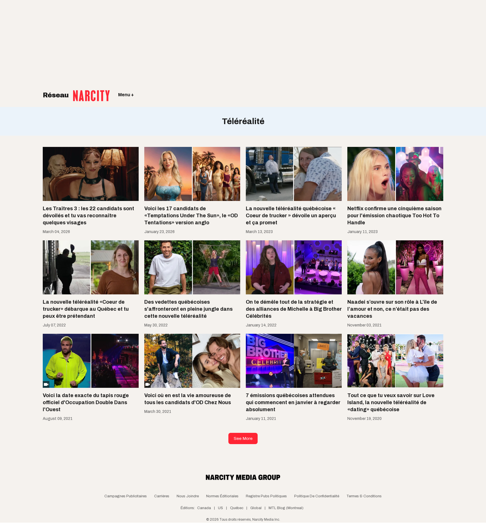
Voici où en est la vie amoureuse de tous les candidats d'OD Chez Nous (187, 399)
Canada (204, 508)
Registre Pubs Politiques (266, 496)
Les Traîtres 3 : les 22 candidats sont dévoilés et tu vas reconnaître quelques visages (88, 215)
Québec (236, 508)
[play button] (91, 361)
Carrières (161, 496)
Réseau (56, 95)
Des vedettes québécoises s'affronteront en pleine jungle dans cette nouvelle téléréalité (188, 309)
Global (256, 508)
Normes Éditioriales (222, 496)
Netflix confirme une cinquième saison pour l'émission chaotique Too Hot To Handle (394, 215)
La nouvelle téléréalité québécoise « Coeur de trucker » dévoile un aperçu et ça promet (291, 215)
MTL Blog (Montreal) (286, 508)
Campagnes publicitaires (125, 496)
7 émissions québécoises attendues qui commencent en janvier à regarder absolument (293, 402)
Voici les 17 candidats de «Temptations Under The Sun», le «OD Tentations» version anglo (191, 215)
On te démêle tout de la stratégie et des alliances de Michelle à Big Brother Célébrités (294, 309)
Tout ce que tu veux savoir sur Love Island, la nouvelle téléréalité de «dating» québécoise (391, 402)
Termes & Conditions (364, 496)
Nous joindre (188, 496)
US (220, 508)
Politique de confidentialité (316, 496)
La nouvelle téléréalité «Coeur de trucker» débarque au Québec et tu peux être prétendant (86, 309)
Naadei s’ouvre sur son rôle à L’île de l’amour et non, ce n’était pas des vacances (392, 309)
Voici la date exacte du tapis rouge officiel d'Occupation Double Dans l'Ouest (86, 402)
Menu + (126, 94)
